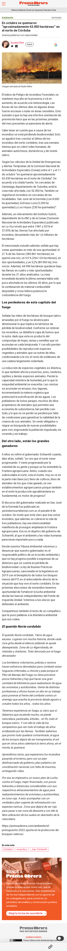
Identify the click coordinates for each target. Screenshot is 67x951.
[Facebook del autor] (16, 46)
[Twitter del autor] (12, 46)
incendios (22, 849)
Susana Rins (17, 42)
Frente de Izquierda (34, 10)
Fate (54, 10)
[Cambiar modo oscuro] (60, 938)
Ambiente (7, 17)
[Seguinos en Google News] (55, 44)
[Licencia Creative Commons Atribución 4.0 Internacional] (16, 940)
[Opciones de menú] (33, 944)
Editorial (21, 10)
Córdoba (7, 849)
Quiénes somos (33, 937)
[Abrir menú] (4, 3)
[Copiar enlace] (50, 946)
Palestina (47, 10)
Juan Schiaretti (39, 849)
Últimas (14, 10)
